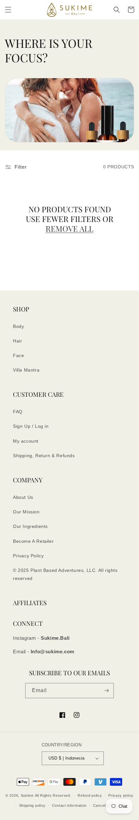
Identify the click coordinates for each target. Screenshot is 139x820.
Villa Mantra (26, 370)
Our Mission (26, 511)
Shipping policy (32, 805)
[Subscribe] (106, 690)
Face (18, 355)
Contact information (69, 805)
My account (25, 441)
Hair (17, 340)
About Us (23, 497)
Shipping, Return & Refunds (44, 455)
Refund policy (90, 795)
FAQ (18, 411)
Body (18, 326)
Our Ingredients (30, 526)
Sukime (27, 795)
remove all (69, 228)
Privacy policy (121, 795)
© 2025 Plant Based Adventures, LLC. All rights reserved (65, 574)
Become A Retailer (33, 541)
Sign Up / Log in (31, 426)
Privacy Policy (28, 555)
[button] (8, 10)
